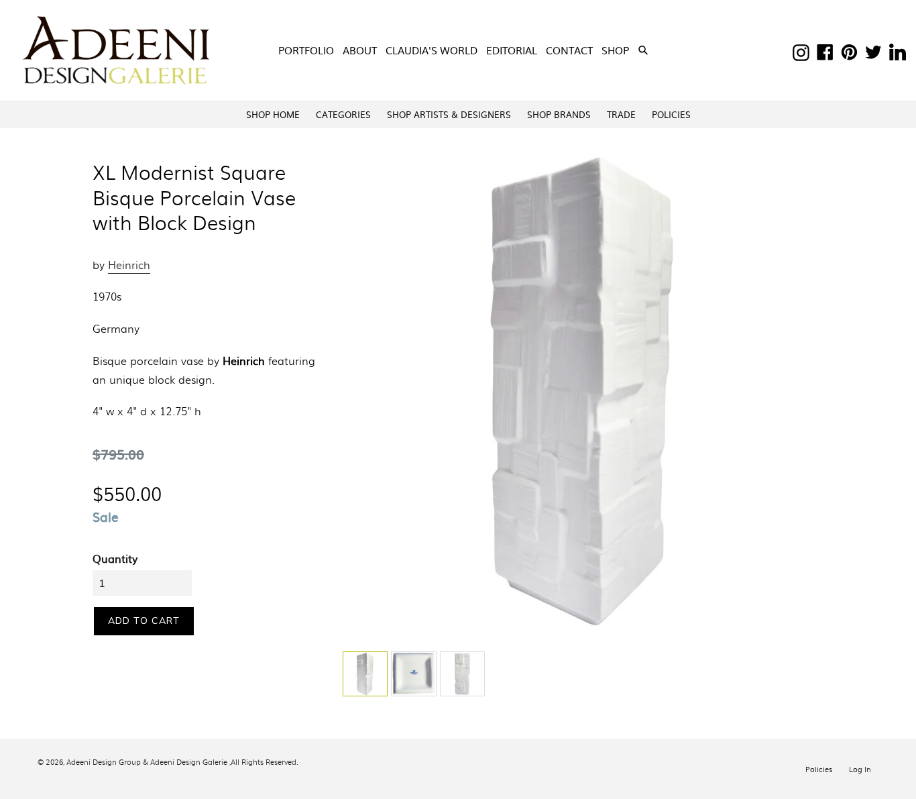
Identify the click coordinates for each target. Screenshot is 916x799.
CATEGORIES (343, 114)
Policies (818, 768)
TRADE (621, 114)
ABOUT (360, 50)
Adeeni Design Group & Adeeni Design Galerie (146, 761)
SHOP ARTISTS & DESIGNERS (449, 114)
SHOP (617, 50)
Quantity (115, 558)
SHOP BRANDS (559, 114)
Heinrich (129, 264)
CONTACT (569, 50)
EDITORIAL (511, 50)
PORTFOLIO (306, 50)
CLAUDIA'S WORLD (431, 50)
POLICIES (671, 114)
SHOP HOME (273, 114)
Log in (860, 768)
